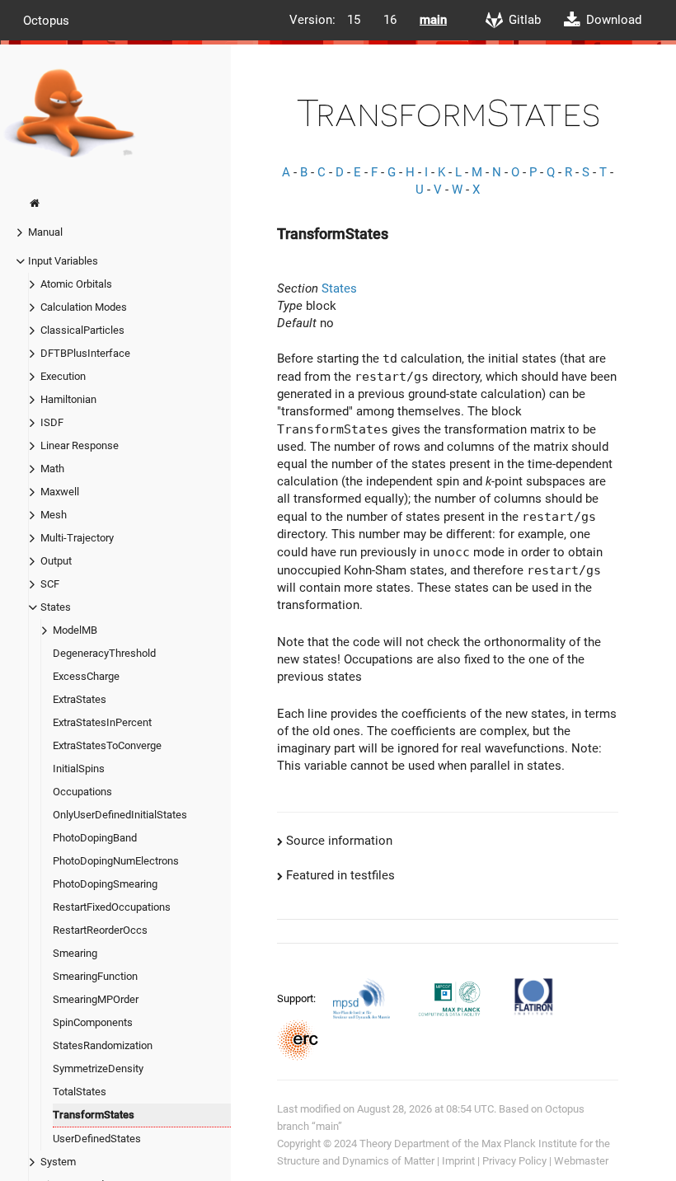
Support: (297, 997)
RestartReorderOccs (100, 930)
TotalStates (79, 1091)
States (55, 607)
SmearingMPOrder (95, 999)
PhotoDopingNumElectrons (116, 861)
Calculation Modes (83, 307)
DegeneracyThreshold (104, 653)
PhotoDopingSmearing (105, 884)
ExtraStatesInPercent (102, 722)
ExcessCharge (86, 676)
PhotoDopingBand (95, 838)
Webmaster (581, 1161)
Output (56, 561)
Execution (63, 376)
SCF (49, 584)
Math (52, 468)
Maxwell (59, 491)
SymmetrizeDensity (98, 1068)
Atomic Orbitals (76, 284)
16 (390, 19)
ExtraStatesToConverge (107, 745)
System (58, 1161)
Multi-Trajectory (77, 538)
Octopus (46, 19)
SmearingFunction (95, 976)
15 (353, 19)
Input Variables (63, 261)
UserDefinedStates (97, 1138)
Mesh (53, 514)
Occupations (82, 791)
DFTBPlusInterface (85, 353)
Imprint (458, 1161)
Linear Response (79, 445)
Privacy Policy (514, 1161)
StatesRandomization (103, 1045)
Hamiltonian (68, 399)
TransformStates (93, 1114)
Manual (45, 232)
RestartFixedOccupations (112, 907)
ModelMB (75, 630)
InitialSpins (79, 768)
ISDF (51, 422)
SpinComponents (93, 1022)
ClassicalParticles (82, 330)
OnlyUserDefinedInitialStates (120, 814)
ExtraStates (79, 699)
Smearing (75, 953)
